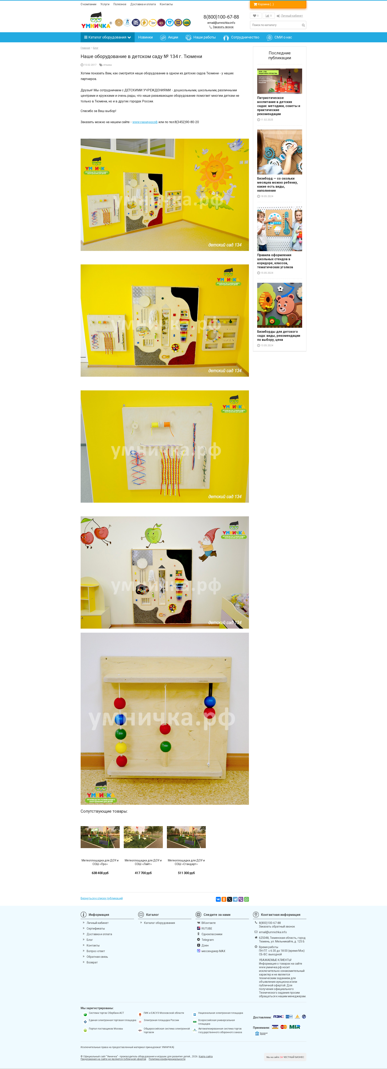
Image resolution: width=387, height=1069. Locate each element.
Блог (90, 939)
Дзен (205, 945)
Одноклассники (212, 934)
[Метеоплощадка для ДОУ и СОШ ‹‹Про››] (100, 837)
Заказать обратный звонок (277, 926)
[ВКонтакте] (218, 899)
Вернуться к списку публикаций (102, 898)
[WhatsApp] (246, 899)
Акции (173, 37)
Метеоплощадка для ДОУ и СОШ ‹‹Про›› (100, 862)
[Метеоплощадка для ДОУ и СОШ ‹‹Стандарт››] (186, 837)
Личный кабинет (292, 15)
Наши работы (205, 37)
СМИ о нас (283, 37)
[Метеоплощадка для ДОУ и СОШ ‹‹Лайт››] (143, 837)
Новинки (145, 37)
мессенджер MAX (213, 951)
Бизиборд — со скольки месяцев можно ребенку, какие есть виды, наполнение (277, 184)
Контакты (166, 4)
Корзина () (266, 4)
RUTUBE (207, 928)
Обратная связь (97, 956)
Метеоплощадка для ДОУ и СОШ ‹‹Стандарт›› (186, 862)
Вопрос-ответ (96, 951)
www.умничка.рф (145, 122)
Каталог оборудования (107, 37)
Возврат (92, 962)
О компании (88, 4)
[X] (229, 899)
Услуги (104, 4)
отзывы (107, 64)
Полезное (119, 4)
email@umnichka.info (221, 22)
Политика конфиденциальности (167, 1059)
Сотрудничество (245, 37)
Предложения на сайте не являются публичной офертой (113, 1059)
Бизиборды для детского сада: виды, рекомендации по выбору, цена (278, 336)
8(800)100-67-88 (221, 17)
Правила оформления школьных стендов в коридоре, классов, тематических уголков (275, 261)
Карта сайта (206, 1056)
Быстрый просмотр (100, 849)
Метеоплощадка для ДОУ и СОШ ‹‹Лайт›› (143, 862)
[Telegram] (235, 899)
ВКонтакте (209, 922)
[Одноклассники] (224, 899)
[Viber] (240, 899)
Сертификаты (96, 928)
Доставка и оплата (143, 4)
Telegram (208, 939)
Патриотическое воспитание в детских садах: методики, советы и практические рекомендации (278, 106)
